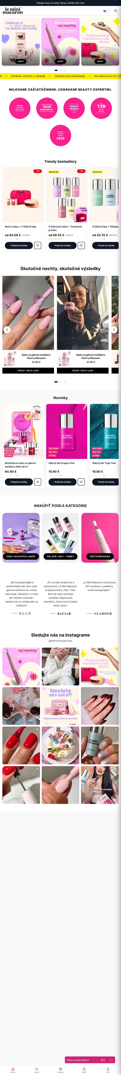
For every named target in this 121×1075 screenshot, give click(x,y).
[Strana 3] (65, 70)
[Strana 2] (60, 70)
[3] (65, 382)
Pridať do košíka (19, 245)
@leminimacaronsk (60, 640)
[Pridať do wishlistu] (37, 245)
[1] (56, 382)
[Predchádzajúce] (7, 329)
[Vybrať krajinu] (106, 11)
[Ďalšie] (115, 45)
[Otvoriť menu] (116, 11)
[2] (60, 382)
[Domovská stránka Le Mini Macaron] (12, 10)
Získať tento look (28, 370)
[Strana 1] (56, 70)
